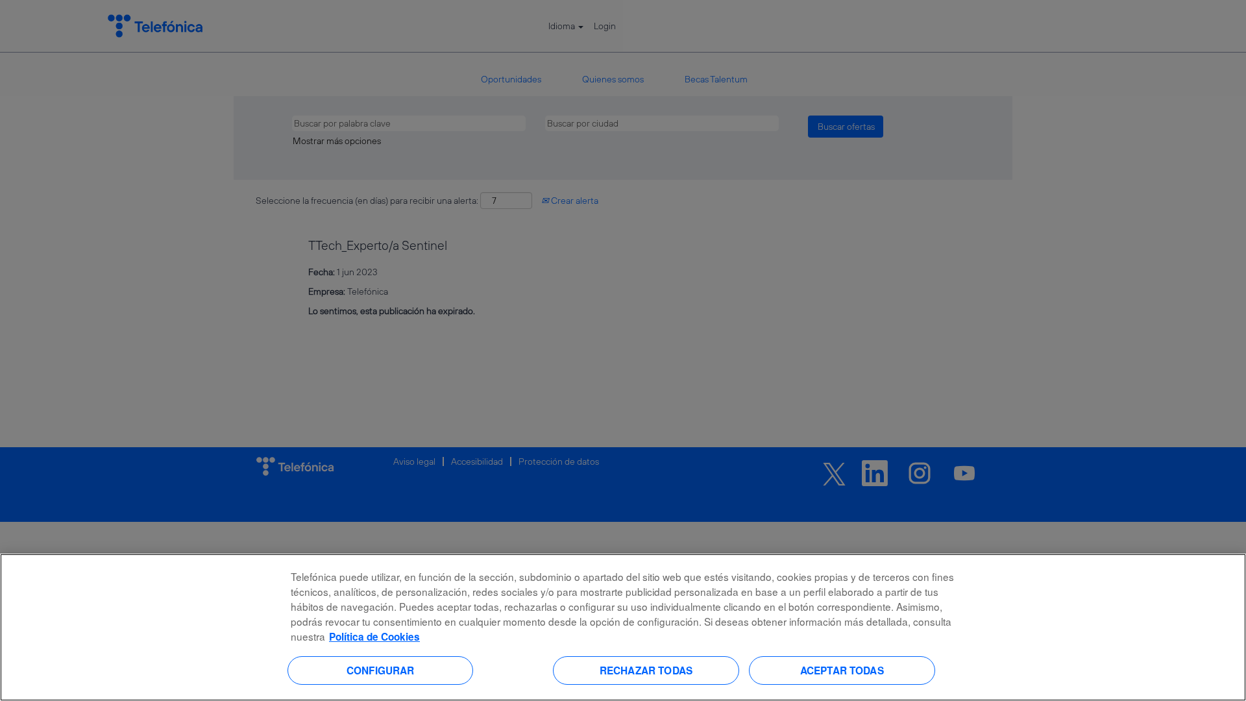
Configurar (381, 670)
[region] (623, 627)
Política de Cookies (374, 637)
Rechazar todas (646, 670)
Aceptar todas (842, 670)
